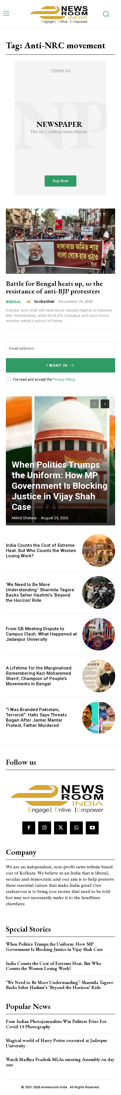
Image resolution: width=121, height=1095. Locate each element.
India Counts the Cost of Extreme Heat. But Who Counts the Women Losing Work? (41, 550)
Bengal (13, 302)
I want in (57, 365)
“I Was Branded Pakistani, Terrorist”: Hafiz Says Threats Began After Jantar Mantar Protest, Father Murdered (36, 717)
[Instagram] (44, 827)
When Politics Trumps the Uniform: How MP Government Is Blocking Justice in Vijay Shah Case (59, 485)
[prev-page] (94, 403)
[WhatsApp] (76, 827)
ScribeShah (44, 301)
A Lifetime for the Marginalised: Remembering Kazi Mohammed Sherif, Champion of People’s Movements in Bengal (39, 675)
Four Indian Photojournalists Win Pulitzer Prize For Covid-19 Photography (56, 1024)
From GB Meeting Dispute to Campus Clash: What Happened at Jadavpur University (41, 634)
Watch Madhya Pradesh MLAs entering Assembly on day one (60, 1062)
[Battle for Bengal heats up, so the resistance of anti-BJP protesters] (60, 241)
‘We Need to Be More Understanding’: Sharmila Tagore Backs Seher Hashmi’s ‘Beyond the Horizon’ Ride (40, 592)
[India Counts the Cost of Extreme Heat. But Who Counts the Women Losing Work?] (98, 550)
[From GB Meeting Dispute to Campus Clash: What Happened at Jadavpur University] (98, 634)
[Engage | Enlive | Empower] (60, 14)
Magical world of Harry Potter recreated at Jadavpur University (56, 1043)
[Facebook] (28, 827)
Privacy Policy (64, 379)
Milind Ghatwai (24, 518)
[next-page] (105, 403)
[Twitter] (60, 827)
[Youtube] (92, 827)
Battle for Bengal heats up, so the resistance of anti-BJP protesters (54, 287)
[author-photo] (29, 302)
